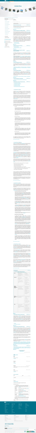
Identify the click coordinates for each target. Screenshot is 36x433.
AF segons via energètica (7, 21)
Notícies (26, 411)
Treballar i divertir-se (6, 412)
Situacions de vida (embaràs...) (7, 31)
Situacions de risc (20, 408)
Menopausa (13, 409)
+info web (27, 388)
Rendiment (25, 76)
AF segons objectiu (6, 27)
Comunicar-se (6, 411)
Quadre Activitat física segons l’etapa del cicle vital (19, 86)
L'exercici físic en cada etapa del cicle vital (8, 42)
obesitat (26, 152)
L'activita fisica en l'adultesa (17, 84)
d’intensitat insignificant (19, 260)
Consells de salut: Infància (16, 139)
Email (26, 375)
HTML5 (5, 426)
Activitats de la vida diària (12, 0)
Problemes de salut (19, 0)
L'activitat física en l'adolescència (17, 83)
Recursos (22, 0)
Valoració (14, 380)
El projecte (15, 415)
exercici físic (27, 198)
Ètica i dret (26, 407)
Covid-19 (26, 410)
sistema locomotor (28, 31)
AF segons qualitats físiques (7, 24)
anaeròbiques (17, 205)
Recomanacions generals (18, 347)
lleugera (21, 259)
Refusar (30, 431)
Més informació (33, 431)
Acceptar (28, 431)
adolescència (15, 143)
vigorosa (23, 193)
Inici (4, 17)
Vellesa (12, 407)
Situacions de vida (16, 0)
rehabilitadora (16, 251)
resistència (26, 339)
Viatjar (12, 410)
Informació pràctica (16, 17)
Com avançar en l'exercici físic (7, 41)
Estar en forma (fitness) (21, 76)
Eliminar (5, 408)
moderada (23, 197)
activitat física (21, 53)
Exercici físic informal (19, 79)
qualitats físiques (26, 73)
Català (25, 415)
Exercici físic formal (24, 79)
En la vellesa (6, 45)
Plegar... (14, 313)
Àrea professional (25, 0)
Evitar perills (6, 410)
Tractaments (20, 407)
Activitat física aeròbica (16, 42)
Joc (25, 408)
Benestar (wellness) (16, 76)
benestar (29, 329)
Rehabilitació (28, 76)
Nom (14, 375)
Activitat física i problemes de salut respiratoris (25, 342)
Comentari (15, 377)
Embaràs (15, 323)
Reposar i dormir (6, 409)
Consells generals (6, 43)
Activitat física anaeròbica (16, 43)
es (31, 0)
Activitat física (13, 17)
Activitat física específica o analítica (17, 47)
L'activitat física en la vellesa (17, 85)
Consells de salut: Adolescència (17, 180)
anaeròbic (17, 157)
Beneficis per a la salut (23, 347)
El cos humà (6, 20)
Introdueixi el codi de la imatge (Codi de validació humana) (20, 382)
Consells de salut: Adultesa (16, 241)
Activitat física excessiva (24, 67)
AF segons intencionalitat (7, 28)
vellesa (28, 245)
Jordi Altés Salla (14, 19)
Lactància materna (13, 412)
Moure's (11, 17)
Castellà (28, 415)
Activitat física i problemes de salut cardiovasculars (20, 341)
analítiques (24, 205)
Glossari (26, 409)
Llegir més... (14, 29)
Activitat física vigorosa (18, 67)
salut (14, 152)
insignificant (27, 53)
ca (30, 0)
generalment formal (18, 202)
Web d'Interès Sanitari (7, 425)
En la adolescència (6, 44)
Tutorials (28, 0)
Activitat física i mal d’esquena (26, 343)
